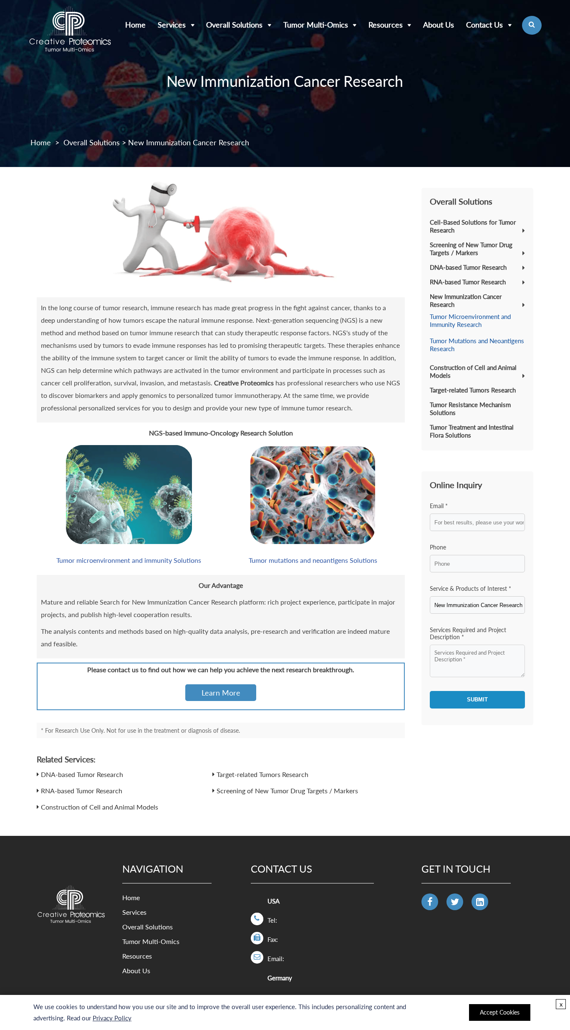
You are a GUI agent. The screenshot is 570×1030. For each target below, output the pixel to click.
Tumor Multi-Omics (315, 24)
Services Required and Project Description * (468, 633)
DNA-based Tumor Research (82, 774)
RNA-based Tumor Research (81, 791)
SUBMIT (477, 699)
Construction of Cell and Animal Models (99, 807)
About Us (438, 24)
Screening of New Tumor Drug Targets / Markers (287, 791)
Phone (438, 547)
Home (135, 24)
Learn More (221, 692)
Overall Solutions (234, 24)
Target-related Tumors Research (262, 774)
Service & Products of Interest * (470, 588)
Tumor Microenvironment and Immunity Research (470, 320)
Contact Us (484, 24)
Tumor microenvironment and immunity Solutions (128, 560)
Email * (439, 505)
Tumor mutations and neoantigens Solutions (313, 560)
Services (172, 24)
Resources (385, 24)
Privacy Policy (112, 1018)
